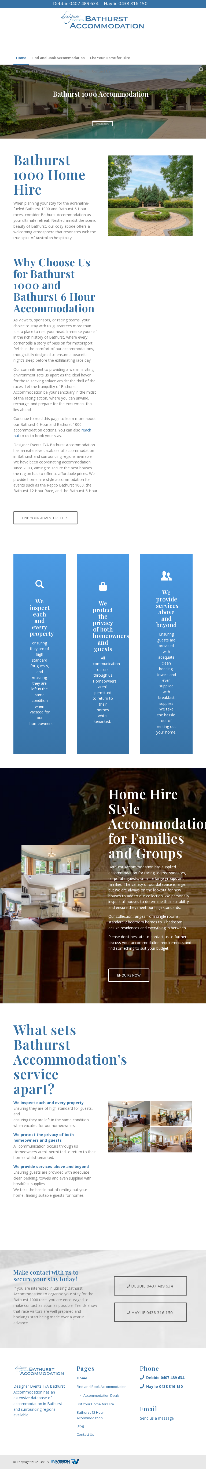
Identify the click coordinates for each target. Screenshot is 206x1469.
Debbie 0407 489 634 (75, 3)
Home (82, 1378)
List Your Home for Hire (95, 1404)
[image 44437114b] (129, 1140)
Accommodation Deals (101, 1395)
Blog (80, 1426)
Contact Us (85, 1434)
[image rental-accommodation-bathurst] (129, 1114)
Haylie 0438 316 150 (126, 3)
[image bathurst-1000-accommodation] (171, 1140)
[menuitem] (21, 57)
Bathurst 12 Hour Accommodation (90, 1415)
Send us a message (157, 1418)
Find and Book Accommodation (102, 1386)
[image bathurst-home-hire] (171, 1114)
